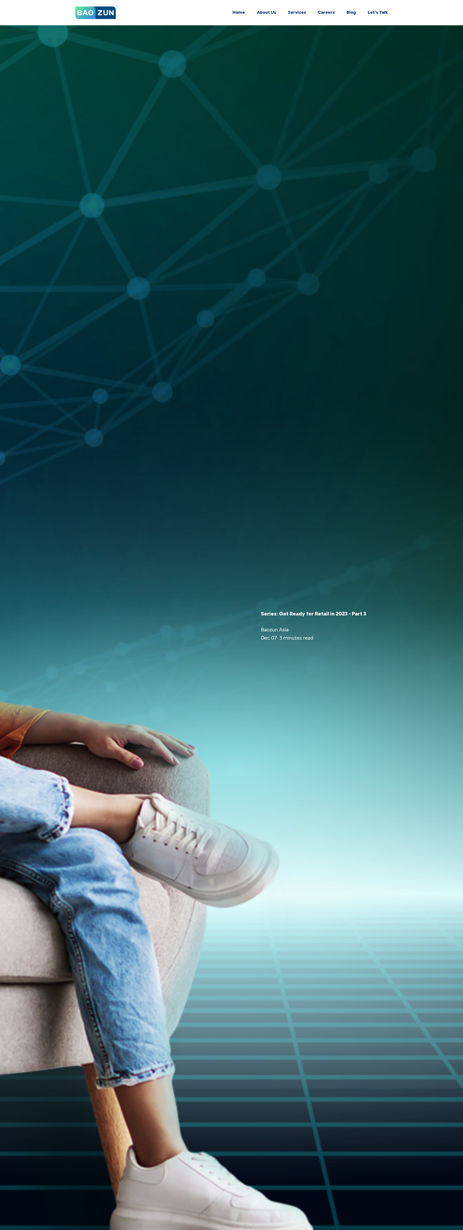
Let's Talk (378, 12)
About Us (266, 12)
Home (238, 12)
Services (297, 12)
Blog (351, 12)
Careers (326, 12)
